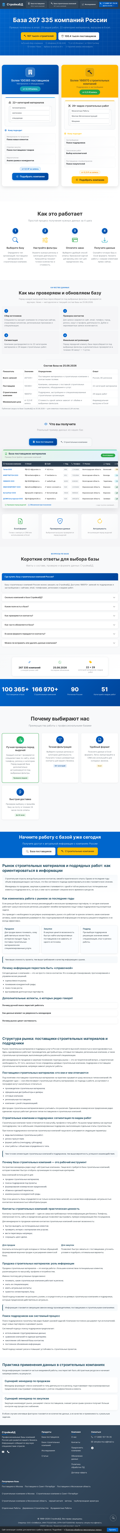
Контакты (75, 1442)
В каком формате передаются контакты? (25, 634)
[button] (113, 1518)
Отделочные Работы (11, 1508)
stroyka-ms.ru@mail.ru (104, 1442)
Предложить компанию (77, 1449)
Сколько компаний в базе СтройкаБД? (24, 597)
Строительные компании (79, 851)
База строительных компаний (51, 1443)
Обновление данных (76, 1457)
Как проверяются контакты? (19, 615)
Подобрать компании (32, 176)
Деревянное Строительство (35, 1508)
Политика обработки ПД (78, 1465)
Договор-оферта (79, 1472)
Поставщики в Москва (12, 1486)
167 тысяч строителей (40, 36)
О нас (74, 1437)
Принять (112, 1530)
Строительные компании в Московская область (24, 1501)
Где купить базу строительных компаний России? (29, 577)
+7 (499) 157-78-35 (110, 3)
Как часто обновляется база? (19, 625)
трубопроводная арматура (86, 1501)
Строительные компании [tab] (75, 442)
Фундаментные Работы (61, 1508)
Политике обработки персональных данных (84, 1530)
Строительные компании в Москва (18, 1493)
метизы (68, 1501)
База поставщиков (40, 851)
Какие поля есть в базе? (17, 606)
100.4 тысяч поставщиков (80, 36)
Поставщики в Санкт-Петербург (40, 1486)
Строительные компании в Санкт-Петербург (57, 1493)
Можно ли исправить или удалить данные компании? (31, 643)
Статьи (45, 1456)
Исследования (48, 1450)
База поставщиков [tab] (44, 442)
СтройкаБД (15, 4)
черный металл (56, 1501)
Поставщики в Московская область (74, 1486)
